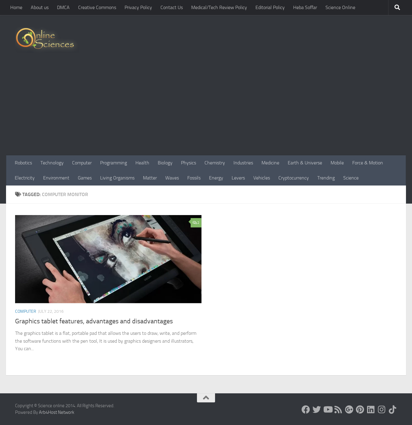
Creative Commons (97, 7)
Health (142, 163)
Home (16, 7)
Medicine (270, 163)
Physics (188, 163)
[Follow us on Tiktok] (392, 409)
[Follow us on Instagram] (382, 409)
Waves (172, 178)
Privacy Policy (138, 7)
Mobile (337, 163)
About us (40, 7)
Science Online (340, 7)
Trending (326, 178)
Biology (165, 163)
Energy (216, 178)
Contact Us (171, 7)
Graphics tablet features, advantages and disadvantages (94, 321)
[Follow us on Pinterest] (360, 409)
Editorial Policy (270, 7)
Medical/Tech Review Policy (219, 7)
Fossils (194, 178)
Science (351, 178)
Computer (82, 163)
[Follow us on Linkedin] (371, 409)
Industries (243, 163)
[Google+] (349, 409)
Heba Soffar (305, 7)
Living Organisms (117, 178)
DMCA (63, 7)
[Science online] (306, 409)
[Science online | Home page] (47, 40)
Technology (52, 163)
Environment (56, 178)
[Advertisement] (206, 110)
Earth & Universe (305, 163)
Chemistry (214, 163)
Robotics (23, 163)
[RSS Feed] (338, 409)
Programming (113, 163)
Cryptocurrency (293, 178)
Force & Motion (367, 163)
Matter (150, 178)
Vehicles (261, 178)
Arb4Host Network (56, 412)
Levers (238, 178)
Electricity (25, 178)
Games (85, 178)
